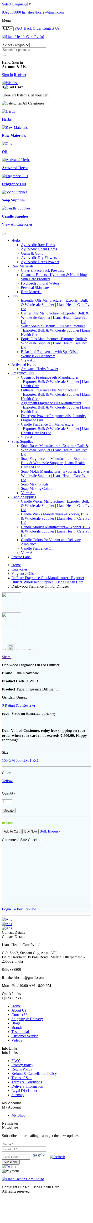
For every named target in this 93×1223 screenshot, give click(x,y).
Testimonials (20, 1032)
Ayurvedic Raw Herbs (38, 245)
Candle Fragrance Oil (37, 548)
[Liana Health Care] (23, 37)
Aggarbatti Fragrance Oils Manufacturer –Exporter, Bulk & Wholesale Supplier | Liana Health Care (55, 407)
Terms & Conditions (26, 1082)
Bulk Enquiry (50, 831)
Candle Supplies (23, 497)
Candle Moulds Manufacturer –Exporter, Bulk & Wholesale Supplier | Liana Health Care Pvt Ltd (55, 531)
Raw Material (31, 292)
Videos (16, 1040)
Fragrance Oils (22, 373)
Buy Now (30, 831)
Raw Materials (22, 266)
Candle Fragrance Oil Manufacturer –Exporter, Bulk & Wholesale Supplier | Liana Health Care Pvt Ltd (55, 428)
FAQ (18, 28)
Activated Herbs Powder (39, 369)
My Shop (18, 1115)
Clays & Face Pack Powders (42, 270)
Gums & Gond (32, 253)
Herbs (16, 240)
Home (16, 565)
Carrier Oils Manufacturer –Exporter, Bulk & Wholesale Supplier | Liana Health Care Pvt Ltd (55, 317)
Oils (14, 296)
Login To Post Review (19, 909)
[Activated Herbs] (16, 160)
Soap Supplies (22, 441)
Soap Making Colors (36, 488)
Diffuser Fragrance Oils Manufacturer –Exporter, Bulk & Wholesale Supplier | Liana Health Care (55, 394)
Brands (16, 1027)
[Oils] (7, 144)
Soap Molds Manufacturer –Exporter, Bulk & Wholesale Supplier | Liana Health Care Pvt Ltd (55, 475)
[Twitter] (9, 1167)
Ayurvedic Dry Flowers (39, 258)
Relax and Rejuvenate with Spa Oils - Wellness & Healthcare (49, 354)
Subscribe (11, 1162)
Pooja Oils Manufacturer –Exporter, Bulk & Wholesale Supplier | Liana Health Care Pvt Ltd (54, 343)
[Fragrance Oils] (15, 176)
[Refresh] (57, 1157)
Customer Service (24, 1036)
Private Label (21, 557)
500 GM (22, 760)
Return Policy (21, 1069)
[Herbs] (8, 111)
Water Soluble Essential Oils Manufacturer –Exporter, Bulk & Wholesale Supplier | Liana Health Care (55, 330)
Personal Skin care (35, 288)
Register (20, 75)
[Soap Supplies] (14, 192)
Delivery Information (27, 1086)
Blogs (15, 1023)
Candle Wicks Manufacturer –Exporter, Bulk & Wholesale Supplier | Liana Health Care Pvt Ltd (55, 518)
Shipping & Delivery (27, 1019)
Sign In (7, 75)
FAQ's (16, 1061)
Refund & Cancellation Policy (34, 1073)
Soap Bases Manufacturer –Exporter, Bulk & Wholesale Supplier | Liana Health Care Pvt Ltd (54, 450)
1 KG (33, 760)
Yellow (7, 781)
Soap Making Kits (34, 484)
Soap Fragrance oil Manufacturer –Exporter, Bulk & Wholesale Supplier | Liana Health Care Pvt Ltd (54, 463)
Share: (6, 657)
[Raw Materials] (15, 127)
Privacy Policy (22, 1065)
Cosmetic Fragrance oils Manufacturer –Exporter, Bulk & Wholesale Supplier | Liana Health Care (55, 381)
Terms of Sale (21, 1078)
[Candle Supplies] (16, 208)
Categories (19, 569)
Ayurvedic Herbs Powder (40, 262)
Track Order (32, 28)
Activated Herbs (23, 364)
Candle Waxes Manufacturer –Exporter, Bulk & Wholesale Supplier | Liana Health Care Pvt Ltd (55, 505)
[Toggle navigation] (4, 233)
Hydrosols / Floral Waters (40, 283)
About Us (18, 1010)
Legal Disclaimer (24, 1091)
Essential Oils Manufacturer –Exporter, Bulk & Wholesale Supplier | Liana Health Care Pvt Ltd (55, 304)
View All (28, 360)
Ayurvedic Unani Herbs (39, 249)
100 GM (8, 760)
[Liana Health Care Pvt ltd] (23, 1179)
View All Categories (17, 224)
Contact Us (50, 28)
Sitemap (17, 1095)
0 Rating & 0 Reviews (19, 705)
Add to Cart (12, 831)
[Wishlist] (10, 83)
